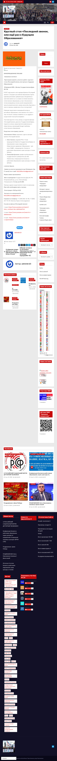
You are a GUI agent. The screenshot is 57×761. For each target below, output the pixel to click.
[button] (48, 22)
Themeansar (40, 758)
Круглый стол (8, 645)
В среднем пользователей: (45, 556)
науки (11, 715)
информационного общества (9, 701)
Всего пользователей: (44, 552)
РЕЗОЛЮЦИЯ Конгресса (8, 671)
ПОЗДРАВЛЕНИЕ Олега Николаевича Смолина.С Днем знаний (10, 556)
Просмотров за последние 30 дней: (45, 530)
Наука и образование (10, 647)
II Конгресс (7, 610)
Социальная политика (10, 682)
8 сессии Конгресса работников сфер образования (10, 602)
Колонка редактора (15, 299)
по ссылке (43, 134)
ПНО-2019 (7, 661)
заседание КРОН (9, 693)
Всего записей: (42, 545)
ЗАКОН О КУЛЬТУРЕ (10, 620)
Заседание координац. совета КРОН (10, 626)
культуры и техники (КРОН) (10, 707)
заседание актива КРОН (9, 696)
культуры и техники (10, 704)
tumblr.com (43, 204)
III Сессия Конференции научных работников (11, 606)
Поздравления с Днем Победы (15, 304)
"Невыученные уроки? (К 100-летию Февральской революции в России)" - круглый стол (10, 583)
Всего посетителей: (43, 541)
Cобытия (7, 28)
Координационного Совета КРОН (9, 641)
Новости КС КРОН (15, 285)
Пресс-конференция (10, 668)
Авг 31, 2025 (34, 507)
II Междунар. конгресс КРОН (10, 613)
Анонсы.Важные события (15, 280)
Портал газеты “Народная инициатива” (44, 184)
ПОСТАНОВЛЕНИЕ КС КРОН (10, 664)
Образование (8, 656)
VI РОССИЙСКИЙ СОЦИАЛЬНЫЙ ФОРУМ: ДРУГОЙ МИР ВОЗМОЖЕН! (10, 524)
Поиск (42, 54)
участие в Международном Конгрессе (9, 729)
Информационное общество (9, 630)
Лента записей (44, 271)
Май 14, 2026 (32, 287)
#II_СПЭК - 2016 (9, 589)
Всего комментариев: (44, 548)
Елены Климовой (9, 617)
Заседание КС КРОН (10, 622)
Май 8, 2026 (15, 306)
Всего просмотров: (43, 537)
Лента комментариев (45, 275)
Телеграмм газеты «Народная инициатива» (45, 210)
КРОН (20, 227)
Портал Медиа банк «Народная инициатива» (45, 199)
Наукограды (8, 650)
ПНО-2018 (7, 658)
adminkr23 (16, 43)
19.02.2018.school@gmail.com (25, 171)
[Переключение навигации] (45, 22)
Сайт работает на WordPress (20, 758)
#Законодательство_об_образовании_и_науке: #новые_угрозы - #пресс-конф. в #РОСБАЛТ (11, 594)
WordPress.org (44, 278)
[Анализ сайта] (43, 375)
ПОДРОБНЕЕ (43, 107)
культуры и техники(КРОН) (9, 712)
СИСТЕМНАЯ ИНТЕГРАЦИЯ (8, 676)
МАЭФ (14, 645)
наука (6, 715)
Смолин (7, 679)
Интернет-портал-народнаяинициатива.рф (46, 191)
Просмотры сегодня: (44, 525)
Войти (41, 268)
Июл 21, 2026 (15, 291)
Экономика (7, 690)
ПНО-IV (14, 661)
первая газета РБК (9, 718)
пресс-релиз (8, 721)
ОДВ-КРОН (7, 653)
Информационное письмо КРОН (9, 634)
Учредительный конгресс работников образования (10, 686)
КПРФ (6, 638)
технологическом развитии (9, 724)
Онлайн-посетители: (44, 521)
